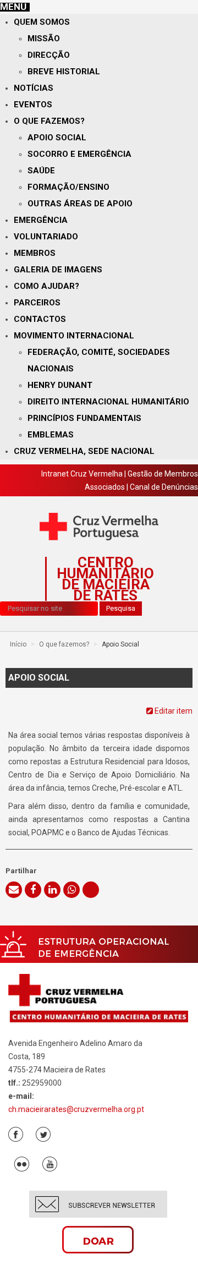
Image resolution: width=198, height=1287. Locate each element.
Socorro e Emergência (79, 154)
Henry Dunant (60, 385)
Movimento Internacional (74, 336)
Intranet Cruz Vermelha (82, 473)
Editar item (173, 711)
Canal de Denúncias (164, 487)
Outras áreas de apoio (80, 204)
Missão (44, 38)
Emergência (41, 220)
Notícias (33, 88)
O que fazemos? (49, 121)
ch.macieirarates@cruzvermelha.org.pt (76, 1109)
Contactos (40, 319)
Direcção (49, 55)
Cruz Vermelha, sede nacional (84, 451)
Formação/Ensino (68, 187)
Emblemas (51, 435)
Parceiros (37, 303)
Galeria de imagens (58, 270)
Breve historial (64, 71)
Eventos (33, 104)
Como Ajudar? (46, 286)
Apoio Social (57, 138)
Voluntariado (46, 237)
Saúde (41, 171)
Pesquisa (120, 608)
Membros (35, 253)
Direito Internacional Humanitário (108, 402)
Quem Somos (42, 22)
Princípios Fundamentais (84, 418)
